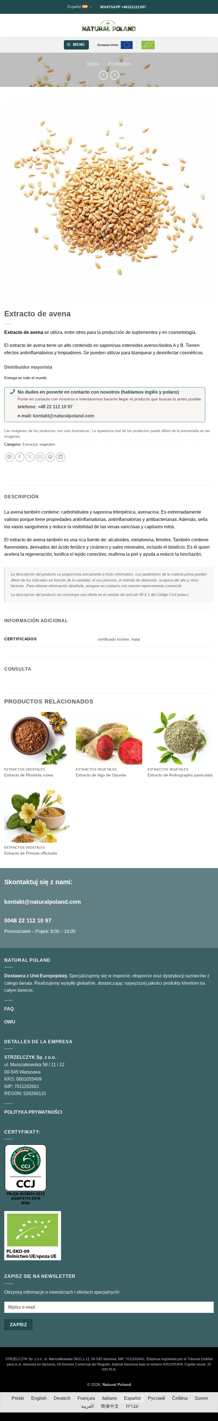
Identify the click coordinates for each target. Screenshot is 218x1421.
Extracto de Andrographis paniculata (180, 775)
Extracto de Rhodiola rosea (28, 775)
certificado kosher (113, 639)
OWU (9, 1021)
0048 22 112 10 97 (27, 920)
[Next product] (103, 75)
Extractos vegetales (38, 444)
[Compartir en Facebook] (19, 457)
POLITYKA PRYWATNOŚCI (33, 1112)
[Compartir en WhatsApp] (9, 457)
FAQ (9, 1008)
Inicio (93, 64)
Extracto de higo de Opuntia (101, 775)
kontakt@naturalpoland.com (63, 415)
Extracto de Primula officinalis (30, 853)
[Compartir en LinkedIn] (60, 457)
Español (74, 7)
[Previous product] (114, 75)
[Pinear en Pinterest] (50, 457)
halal (135, 639)
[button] (76, 45)
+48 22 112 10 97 (55, 406)
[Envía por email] (40, 457)
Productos (119, 64)
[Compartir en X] (30, 457)
